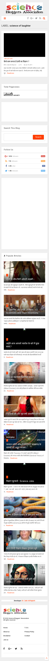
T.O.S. (26, 628)
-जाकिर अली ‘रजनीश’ (8, 58)
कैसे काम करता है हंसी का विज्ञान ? (16, 61)
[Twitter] (36, 18)
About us (6, 632)
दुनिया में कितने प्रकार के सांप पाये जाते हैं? (24, 514)
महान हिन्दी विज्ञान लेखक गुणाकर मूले (21, 548)
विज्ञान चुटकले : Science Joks (20, 481)
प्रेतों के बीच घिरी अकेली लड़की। (20, 279)
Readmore (10, 73)
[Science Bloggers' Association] (24, 13)
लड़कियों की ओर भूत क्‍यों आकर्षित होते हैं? (24, 413)
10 (7, 574)
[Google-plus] (31, 18)
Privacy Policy (29, 632)
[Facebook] (28, 18)
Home (5, 628)
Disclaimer (7, 636)
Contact (27, 636)
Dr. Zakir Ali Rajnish (28, 601)
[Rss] (40, 18)
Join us (5, 640)
